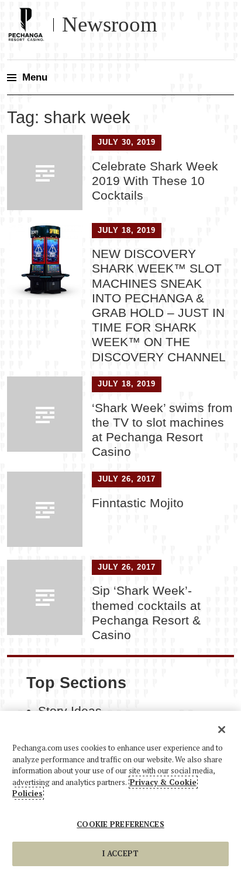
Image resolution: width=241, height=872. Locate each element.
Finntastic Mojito (138, 503)
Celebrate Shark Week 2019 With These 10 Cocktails (155, 180)
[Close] (222, 729)
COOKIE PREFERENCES (120, 824)
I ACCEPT (120, 853)
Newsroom (109, 24)
